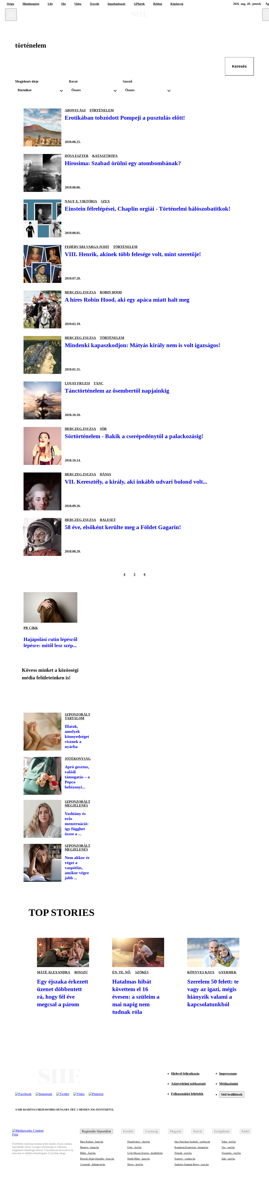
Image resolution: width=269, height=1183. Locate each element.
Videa (77, 3)
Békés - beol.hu (88, 1153)
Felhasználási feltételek (187, 1094)
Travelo (94, 3)
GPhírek (139, 3)
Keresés (239, 66)
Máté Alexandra (53, 972)
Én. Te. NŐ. (121, 972)
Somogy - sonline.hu (184, 1158)
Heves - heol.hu (135, 1164)
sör (103, 429)
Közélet (128, 1131)
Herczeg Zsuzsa (80, 292)
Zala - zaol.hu (228, 1158)
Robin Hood (111, 292)
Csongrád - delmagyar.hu (92, 1164)
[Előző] (114, 574)
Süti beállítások (232, 1094)
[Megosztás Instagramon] (57, 695)
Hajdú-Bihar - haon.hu (138, 1158)
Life (50, 3)
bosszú (81, 972)
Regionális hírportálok (96, 1131)
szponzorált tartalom (77, 716)
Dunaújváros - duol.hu (138, 1141)
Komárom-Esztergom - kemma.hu (191, 1147)
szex (105, 201)
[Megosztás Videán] (85, 695)
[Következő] (154, 574)
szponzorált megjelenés (77, 803)
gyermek (227, 972)
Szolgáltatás (222, 1131)
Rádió (245, 1131)
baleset (108, 520)
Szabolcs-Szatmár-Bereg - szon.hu (191, 1164)
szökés (142, 972)
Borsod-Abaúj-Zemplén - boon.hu (97, 1158)
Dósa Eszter (76, 156)
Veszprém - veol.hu (231, 1153)
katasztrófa (105, 156)
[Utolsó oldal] (165, 574)
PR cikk (31, 628)
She (63, 3)
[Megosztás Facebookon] (28, 695)
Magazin (175, 1131)
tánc (98, 383)
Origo (10, 3)
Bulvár (197, 1131)
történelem (101, 110)
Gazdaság (151, 1131)
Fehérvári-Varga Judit (87, 247)
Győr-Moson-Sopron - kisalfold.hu (145, 1153)
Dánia (105, 474)
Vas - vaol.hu (228, 1147)
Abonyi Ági (75, 110)
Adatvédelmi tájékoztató (188, 1083)
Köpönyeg (176, 3)
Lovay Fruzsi (77, 383)
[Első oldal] (104, 574)
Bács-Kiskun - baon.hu (91, 1141)
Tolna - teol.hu (229, 1141)
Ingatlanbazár (116, 3)
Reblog (157, 3)
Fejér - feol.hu (134, 1147)
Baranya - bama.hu (89, 1147)
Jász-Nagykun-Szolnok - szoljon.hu (192, 1141)
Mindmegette (30, 3)
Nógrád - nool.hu (183, 1153)
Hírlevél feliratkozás (185, 1073)
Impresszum (228, 1073)
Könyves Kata (200, 972)
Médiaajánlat (228, 1083)
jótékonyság (78, 758)
